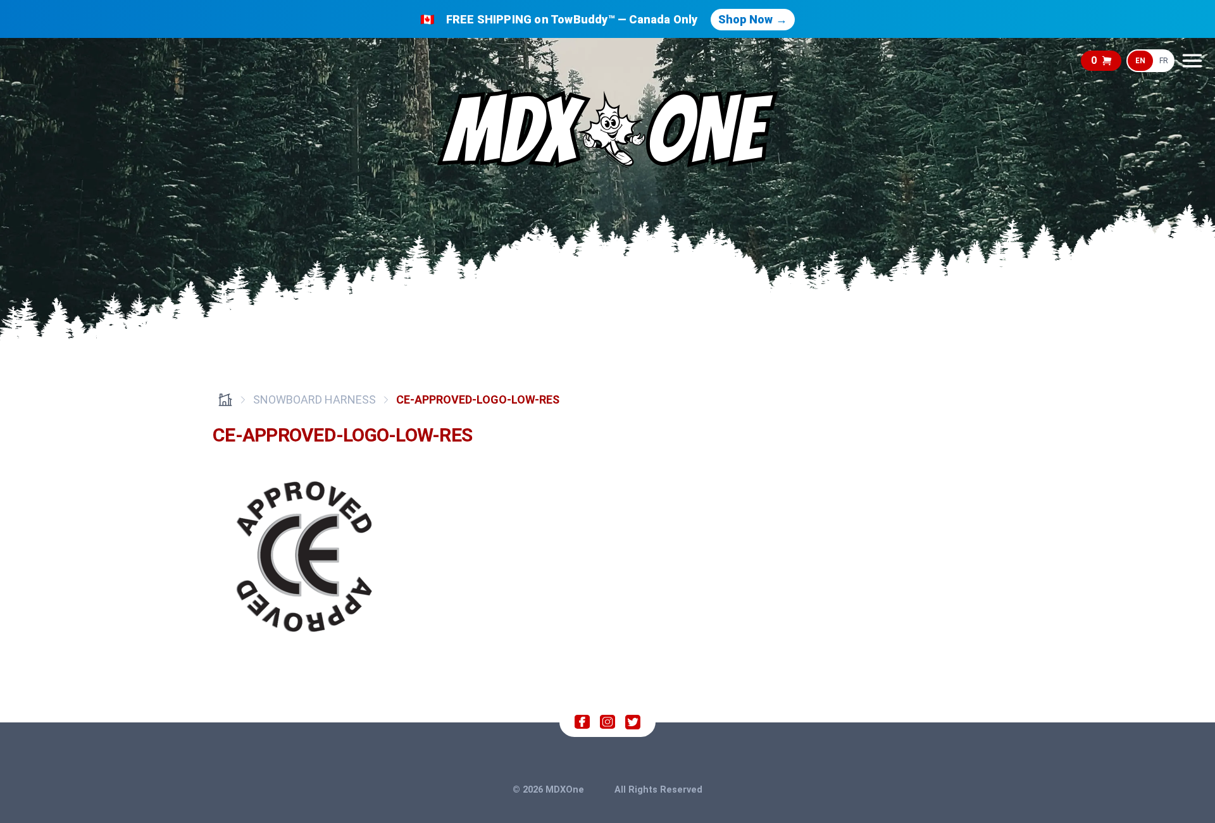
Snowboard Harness (314, 399)
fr (1163, 60)
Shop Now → (752, 19)
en (1140, 60)
